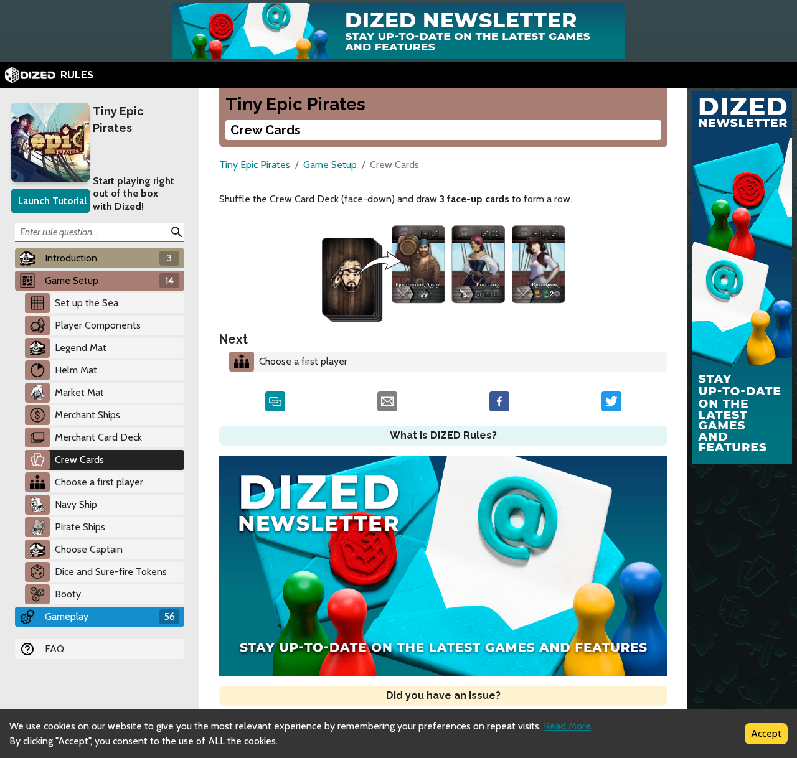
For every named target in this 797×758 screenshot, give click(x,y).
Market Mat (79, 392)
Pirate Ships (80, 527)
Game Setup (330, 165)
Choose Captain (89, 549)
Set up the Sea (86, 303)
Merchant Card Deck (98, 437)
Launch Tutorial (52, 201)
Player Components (98, 325)
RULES (76, 75)
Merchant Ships (87, 415)
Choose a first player (99, 482)
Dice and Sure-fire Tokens (111, 572)
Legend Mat (80, 347)
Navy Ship (76, 504)
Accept (766, 733)
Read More (567, 726)
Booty (68, 594)
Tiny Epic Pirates (118, 119)
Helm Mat (76, 370)
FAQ (54, 649)
